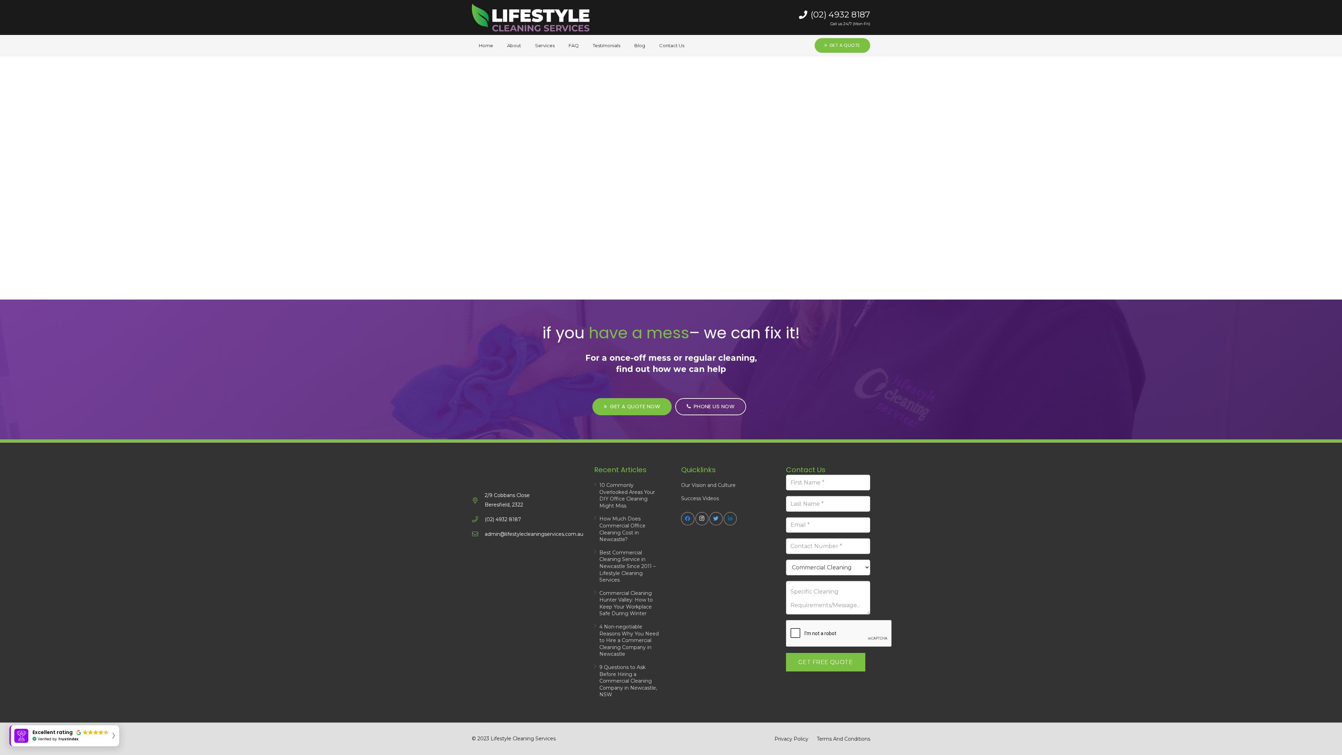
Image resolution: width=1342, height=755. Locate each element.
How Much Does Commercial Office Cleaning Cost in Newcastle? (622, 529)
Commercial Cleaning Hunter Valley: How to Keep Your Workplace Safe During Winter (626, 603)
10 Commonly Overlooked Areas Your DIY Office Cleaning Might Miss (627, 495)
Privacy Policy (791, 739)
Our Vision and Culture (708, 485)
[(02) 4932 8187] (478, 519)
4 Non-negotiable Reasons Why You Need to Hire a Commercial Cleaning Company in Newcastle (629, 640)
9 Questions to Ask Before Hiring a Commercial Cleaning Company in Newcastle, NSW (628, 681)
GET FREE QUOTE (825, 662)
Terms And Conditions (843, 739)
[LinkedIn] (730, 518)
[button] (64, 735)
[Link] (531, 17)
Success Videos (700, 498)
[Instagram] (702, 518)
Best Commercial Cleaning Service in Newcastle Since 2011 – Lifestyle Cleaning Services (627, 566)
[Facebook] (687, 518)
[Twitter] (716, 518)
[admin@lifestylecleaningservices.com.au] (478, 534)
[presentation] (839, 633)
